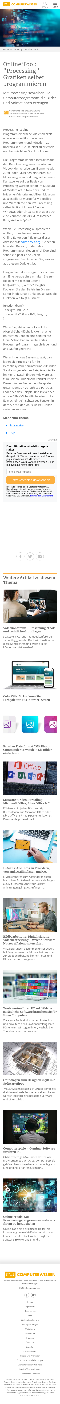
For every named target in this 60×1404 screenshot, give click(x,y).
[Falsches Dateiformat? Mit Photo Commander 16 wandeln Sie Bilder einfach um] (30, 724)
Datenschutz (30, 1311)
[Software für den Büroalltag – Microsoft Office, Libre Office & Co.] (30, 778)
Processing (17, 425)
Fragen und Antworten (30, 1355)
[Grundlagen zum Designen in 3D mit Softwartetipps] (30, 1058)
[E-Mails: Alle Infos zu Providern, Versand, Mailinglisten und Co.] (30, 846)
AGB (30, 1315)
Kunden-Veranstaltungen (30, 1369)
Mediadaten (30, 1333)
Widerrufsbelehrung (30, 1320)
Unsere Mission (30, 1351)
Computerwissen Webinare (30, 1364)
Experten (30, 1346)
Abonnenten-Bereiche (30, 1373)
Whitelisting (30, 1329)
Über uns (30, 1342)
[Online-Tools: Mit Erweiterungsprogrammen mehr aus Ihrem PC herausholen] (30, 1195)
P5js (12, 433)
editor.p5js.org (30, 242)
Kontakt (30, 1302)
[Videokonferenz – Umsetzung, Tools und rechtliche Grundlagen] (30, 606)
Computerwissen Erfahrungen (30, 1360)
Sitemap (30, 1338)
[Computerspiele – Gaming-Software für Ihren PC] (30, 1126)
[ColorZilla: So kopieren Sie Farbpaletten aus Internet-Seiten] (30, 674)
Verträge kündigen (30, 1324)
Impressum (30, 1306)
